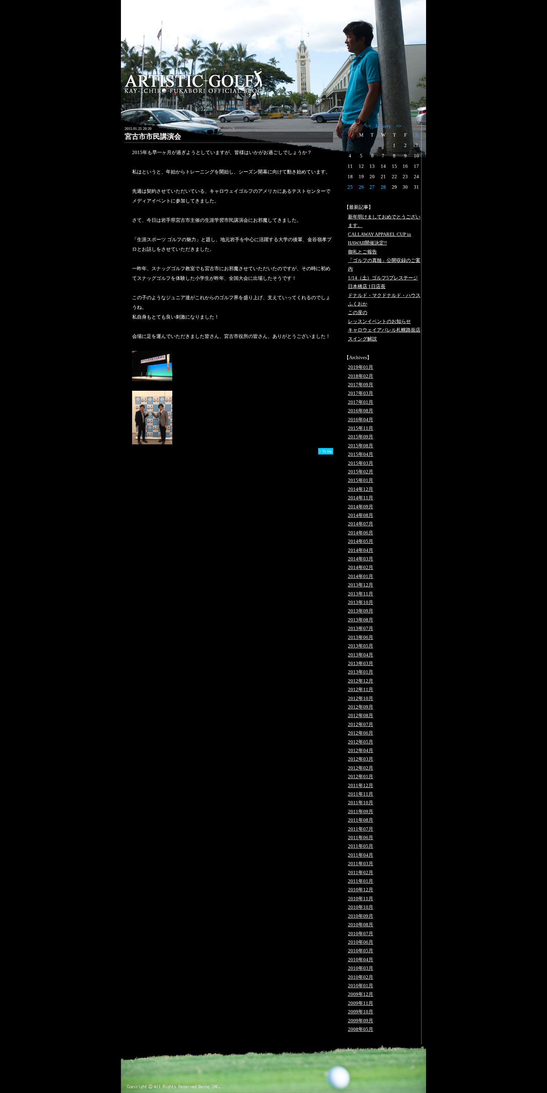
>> (398, 126)
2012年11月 (360, 689)
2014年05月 (360, 541)
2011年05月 (360, 846)
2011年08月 (360, 820)
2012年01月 (360, 776)
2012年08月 (360, 715)
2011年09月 (360, 811)
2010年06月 (360, 942)
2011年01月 (360, 881)
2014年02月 (360, 567)
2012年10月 (360, 698)
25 (350, 187)
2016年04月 (360, 419)
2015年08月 (360, 445)
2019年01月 (360, 367)
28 (383, 187)
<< (368, 126)
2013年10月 (360, 602)
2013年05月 (360, 646)
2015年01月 (360, 480)
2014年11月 (360, 498)
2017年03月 (360, 393)
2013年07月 (360, 628)
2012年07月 (360, 724)
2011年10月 (360, 802)
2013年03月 (360, 663)
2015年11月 (360, 428)
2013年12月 (360, 585)
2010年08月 (360, 924)
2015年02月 (360, 471)
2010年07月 (360, 933)
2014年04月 (360, 550)
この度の (357, 312)
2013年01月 (360, 672)
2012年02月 (360, 768)
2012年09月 (360, 707)
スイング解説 (362, 339)
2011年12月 (360, 785)
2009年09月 (360, 1020)
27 (372, 187)
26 (361, 187)
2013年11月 (360, 594)
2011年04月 (360, 855)
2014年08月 (360, 515)
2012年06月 (360, 733)
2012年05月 (360, 742)
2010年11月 (360, 898)
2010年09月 (360, 916)
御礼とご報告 (362, 252)
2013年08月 (360, 620)
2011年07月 (360, 829)
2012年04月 (360, 750)
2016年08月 (360, 410)
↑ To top (325, 451)
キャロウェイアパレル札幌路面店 (384, 330)
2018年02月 (360, 376)
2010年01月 (360, 985)
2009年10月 (360, 1011)
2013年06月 (360, 637)
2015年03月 (360, 463)
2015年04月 (360, 454)
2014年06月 (360, 533)
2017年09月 (360, 384)
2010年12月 (360, 889)
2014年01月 (360, 576)
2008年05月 (360, 1029)
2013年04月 (360, 655)
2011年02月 (360, 872)
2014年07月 (360, 524)
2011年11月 (360, 794)
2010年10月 (360, 907)
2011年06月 (360, 837)
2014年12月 (360, 489)
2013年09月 (360, 611)
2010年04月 (360, 959)
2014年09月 (360, 506)
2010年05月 (360, 950)
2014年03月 (360, 559)
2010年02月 (360, 977)
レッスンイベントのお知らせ (379, 321)
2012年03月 (360, 759)
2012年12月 (360, 681)
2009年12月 (360, 994)
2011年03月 (360, 863)
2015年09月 (360, 437)
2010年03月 (360, 968)
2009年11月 (360, 1003)
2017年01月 (360, 402)
